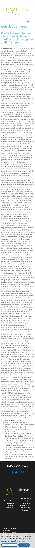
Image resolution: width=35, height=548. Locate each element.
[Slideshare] (22, 472)
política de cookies (19, 541)
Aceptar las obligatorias (9, 545)
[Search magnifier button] (22, 21)
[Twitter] (16, 472)
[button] (28, 21)
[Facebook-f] (12, 472)
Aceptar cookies (24, 545)
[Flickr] (19, 472)
